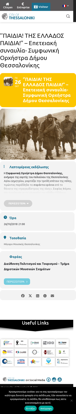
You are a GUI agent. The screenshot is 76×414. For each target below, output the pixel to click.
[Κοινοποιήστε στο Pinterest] (45, 295)
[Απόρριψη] (71, 400)
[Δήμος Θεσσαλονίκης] (18, 16)
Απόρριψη (46, 408)
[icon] (48, 382)
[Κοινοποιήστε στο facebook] (23, 295)
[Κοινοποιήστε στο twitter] (30, 295)
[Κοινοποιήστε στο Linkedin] (37, 295)
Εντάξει (30, 408)
